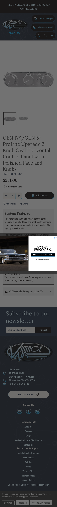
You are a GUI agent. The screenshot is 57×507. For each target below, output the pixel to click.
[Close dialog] (55, 238)
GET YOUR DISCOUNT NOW (42, 254)
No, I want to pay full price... (43, 259)
